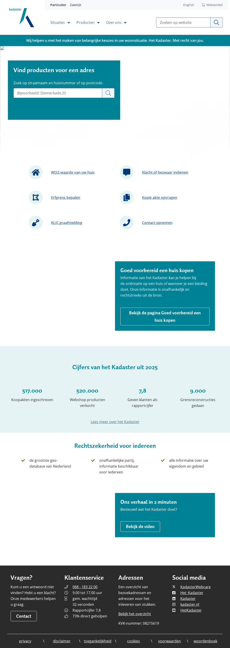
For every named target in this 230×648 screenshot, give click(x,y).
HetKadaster (191, 610)
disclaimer (62, 641)
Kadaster (188, 598)
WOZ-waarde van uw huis (73, 172)
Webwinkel (214, 5)
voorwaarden (169, 641)
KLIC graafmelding (66, 222)
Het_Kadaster (191, 592)
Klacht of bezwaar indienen (165, 172)
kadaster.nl (189, 604)
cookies (133, 641)
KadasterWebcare (195, 586)
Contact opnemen (157, 222)
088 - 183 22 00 (85, 586)
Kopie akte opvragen (159, 197)
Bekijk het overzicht (134, 613)
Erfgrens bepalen (65, 197)
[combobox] (57, 93)
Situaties (58, 22)
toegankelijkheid (97, 641)
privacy (25, 641)
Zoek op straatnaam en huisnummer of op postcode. (58, 82)
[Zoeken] (108, 93)
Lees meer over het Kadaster (115, 421)
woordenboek (205, 641)
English (188, 5)
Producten (86, 22)
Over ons (114, 22)
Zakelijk (75, 5)
